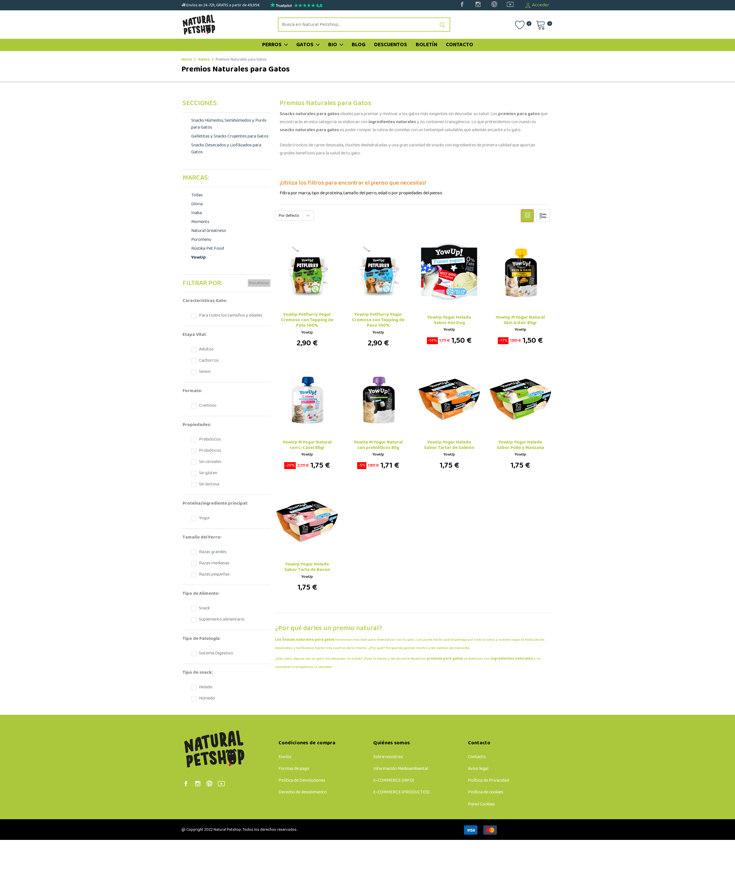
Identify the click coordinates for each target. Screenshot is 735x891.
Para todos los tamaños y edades (229, 315)
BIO (333, 44)
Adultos (205, 349)
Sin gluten (207, 473)
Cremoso (206, 405)
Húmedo (206, 698)
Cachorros (208, 360)
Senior (204, 371)
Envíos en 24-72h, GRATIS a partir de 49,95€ (222, 5)
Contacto (459, 44)
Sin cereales (209, 461)
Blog (358, 44)
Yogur (203, 518)
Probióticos (209, 450)
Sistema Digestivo (215, 653)
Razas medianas (213, 563)
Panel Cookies (481, 804)
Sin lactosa (208, 484)
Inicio (186, 59)
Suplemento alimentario (221, 619)
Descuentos (390, 44)
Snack (203, 608)
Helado (204, 687)
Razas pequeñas (213, 574)
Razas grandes (212, 552)
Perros (272, 44)
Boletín (426, 44)
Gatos (305, 44)
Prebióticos (209, 439)
